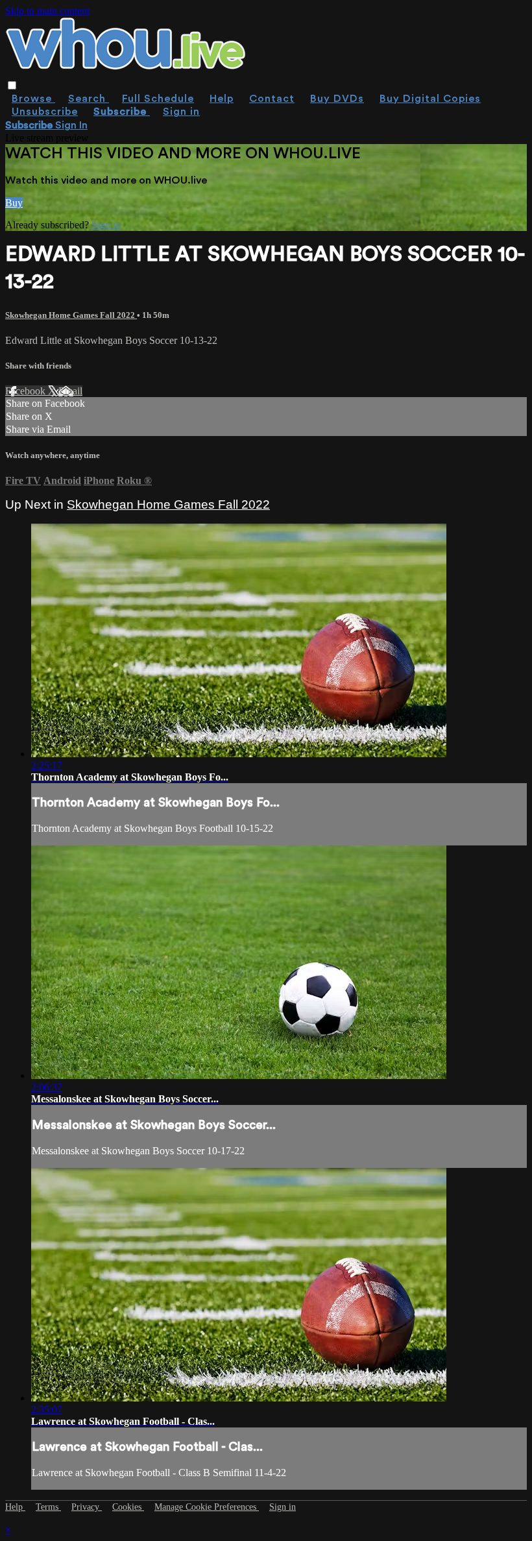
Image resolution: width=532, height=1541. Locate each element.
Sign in (181, 111)
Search (88, 98)
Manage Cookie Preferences (206, 1507)
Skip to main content (47, 10)
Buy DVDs (337, 98)
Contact (272, 98)
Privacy (86, 1507)
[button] (12, 85)
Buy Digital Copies (430, 98)
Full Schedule (158, 98)
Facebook (26, 390)
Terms (48, 1507)
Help (222, 98)
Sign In (71, 125)
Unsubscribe (45, 111)
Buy (14, 202)
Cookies (128, 1507)
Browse (33, 98)
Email (70, 390)
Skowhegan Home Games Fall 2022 (71, 315)
